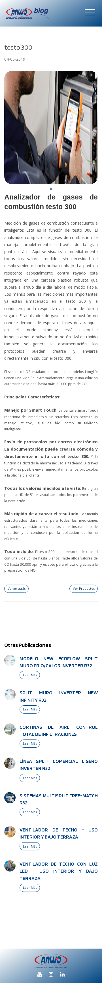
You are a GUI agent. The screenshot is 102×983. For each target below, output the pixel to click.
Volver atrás (17, 588)
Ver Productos (84, 588)
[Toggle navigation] (90, 12)
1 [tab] (51, 189)
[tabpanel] (51, 127)
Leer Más (30, 675)
